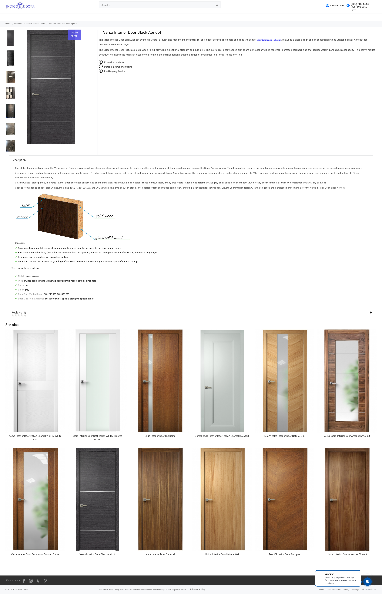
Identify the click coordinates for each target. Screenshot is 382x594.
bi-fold (81, 280)
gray (27, 289)
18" (45, 294)
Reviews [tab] (18, 312)
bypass (73, 280)
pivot (88, 280)
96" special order (84, 298)
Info (362, 589)
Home (322, 589)
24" (50, 294)
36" (67, 294)
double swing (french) (42, 280)
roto (94, 280)
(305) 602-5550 (360, 4)
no (26, 285)
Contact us (371, 589)
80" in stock (51, 298)
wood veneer (32, 276)
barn (65, 280)
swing (27, 280)
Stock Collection (333, 589)
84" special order (66, 298)
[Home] (19, 4)
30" (58, 294)
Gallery (346, 589)
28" (54, 294)
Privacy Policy (197, 589)
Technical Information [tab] (25, 268)
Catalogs (355, 589)
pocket (58, 280)
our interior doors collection (269, 40)
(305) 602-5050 (359, 6)
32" (63, 294)
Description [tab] (18, 160)
